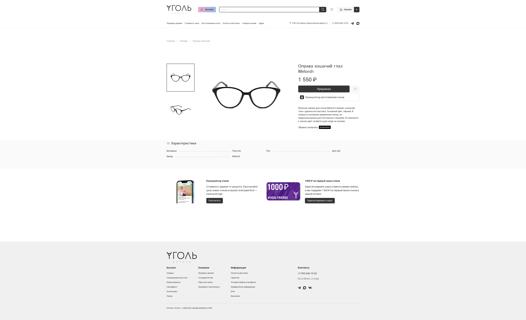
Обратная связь (205, 282)
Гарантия (235, 278)
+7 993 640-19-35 (307, 273)
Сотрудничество (205, 278)
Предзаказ (324, 89)
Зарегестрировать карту (319, 200)
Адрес (261, 23)
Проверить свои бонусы (209, 287)
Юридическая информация (243, 287)
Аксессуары (172, 291)
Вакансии (235, 296)
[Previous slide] (204, 95)
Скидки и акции (249, 23)
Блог (233, 291)
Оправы (184, 41)
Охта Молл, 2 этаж (308, 278)
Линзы (170, 296)
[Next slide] (288, 95)
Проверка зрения (174, 23)
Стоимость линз (192, 23)
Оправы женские (201, 41)
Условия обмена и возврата (243, 282)
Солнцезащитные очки (177, 278)
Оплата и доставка (231, 23)
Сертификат (172, 287)
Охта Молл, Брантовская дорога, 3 (312, 23)
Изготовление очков (211, 23)
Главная (171, 41)
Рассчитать (215, 200)
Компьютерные (173, 282)
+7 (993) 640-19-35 (340, 23)
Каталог (209, 9)
